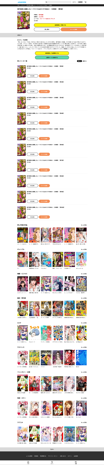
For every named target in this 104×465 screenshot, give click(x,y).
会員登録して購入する (60, 25)
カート (52, 463)
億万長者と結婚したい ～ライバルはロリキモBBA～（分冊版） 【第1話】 (45, 66)
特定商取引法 (43, 456)
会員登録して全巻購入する (52, 53)
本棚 (76, 463)
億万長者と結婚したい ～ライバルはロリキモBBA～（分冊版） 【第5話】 (45, 129)
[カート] (85, 2)
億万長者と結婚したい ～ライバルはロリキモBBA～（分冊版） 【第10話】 (46, 207)
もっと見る (84, 225)
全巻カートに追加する (52, 57)
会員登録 (80, 2)
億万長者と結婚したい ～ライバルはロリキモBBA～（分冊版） (40, 5)
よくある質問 (29, 456)
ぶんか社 (41, 16)
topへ (52, 449)
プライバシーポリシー (53, 456)
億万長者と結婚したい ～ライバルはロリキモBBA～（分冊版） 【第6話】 (45, 144)
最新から (85, 61)
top (18, 5)
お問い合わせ (63, 456)
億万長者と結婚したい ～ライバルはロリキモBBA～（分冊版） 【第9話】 (45, 191)
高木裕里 (41, 14)
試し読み (47, 29)
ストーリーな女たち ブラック (47, 18)
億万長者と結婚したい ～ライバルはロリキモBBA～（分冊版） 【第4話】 (45, 113)
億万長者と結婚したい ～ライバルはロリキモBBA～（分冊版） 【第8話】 (45, 176)
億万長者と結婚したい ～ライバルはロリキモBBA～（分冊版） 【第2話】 (45, 82)
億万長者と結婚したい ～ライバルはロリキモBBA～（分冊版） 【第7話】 (45, 160)
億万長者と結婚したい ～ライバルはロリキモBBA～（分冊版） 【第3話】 (45, 97)
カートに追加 (73, 29)
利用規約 (36, 456)
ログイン (74, 2)
